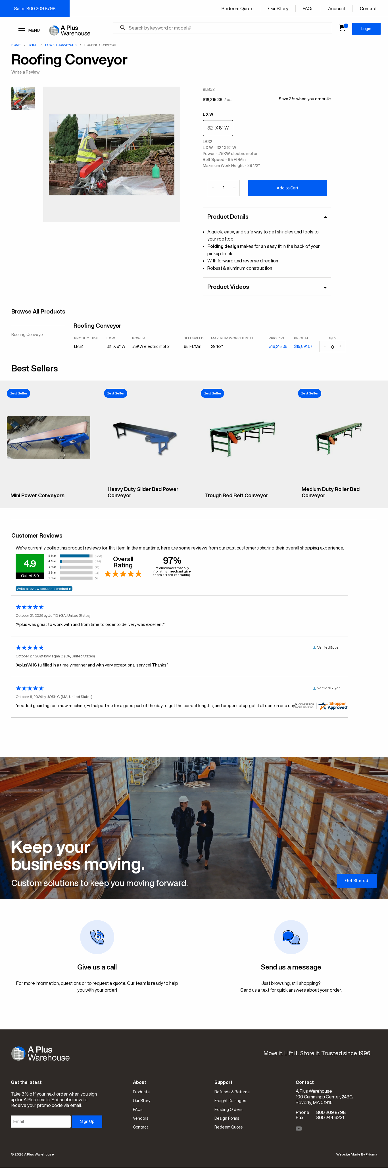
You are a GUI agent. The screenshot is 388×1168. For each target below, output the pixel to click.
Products (141, 1092)
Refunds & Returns (231, 1092)
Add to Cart (288, 188)
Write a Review (25, 72)
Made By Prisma (364, 1154)
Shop (33, 44)
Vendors (140, 1118)
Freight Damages (230, 1101)
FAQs (308, 8)
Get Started (356, 881)
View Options (48, 500)
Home (16, 44)
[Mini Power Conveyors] (48, 484)
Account (336, 8)
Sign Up (87, 1121)
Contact (368, 8)
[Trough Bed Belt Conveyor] (242, 484)
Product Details (228, 217)
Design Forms (226, 1118)
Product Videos (228, 287)
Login (366, 29)
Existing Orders (228, 1109)
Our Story (278, 8)
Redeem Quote (238, 8)
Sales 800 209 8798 (35, 8)
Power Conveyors (60, 44)
